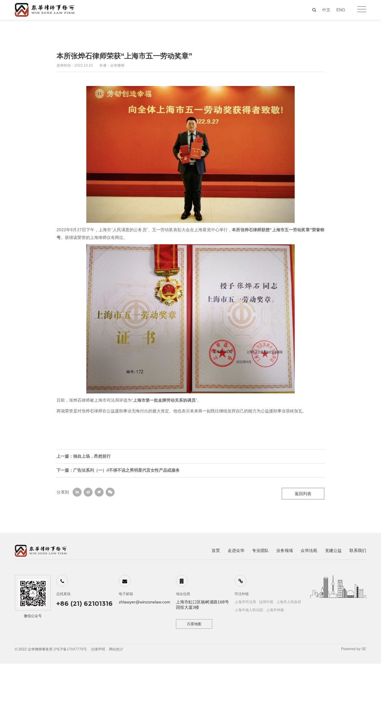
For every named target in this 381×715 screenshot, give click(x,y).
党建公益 (333, 550)
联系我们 (357, 550)
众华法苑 (309, 550)
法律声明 (98, 649)
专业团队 (260, 550)
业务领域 (284, 550)
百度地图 (194, 624)
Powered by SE (353, 649)
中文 (326, 9)
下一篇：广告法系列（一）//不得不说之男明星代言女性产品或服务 (118, 470)
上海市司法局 (245, 602)
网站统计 (116, 649)
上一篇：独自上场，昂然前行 (84, 456)
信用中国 (266, 602)
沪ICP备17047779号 (70, 649)
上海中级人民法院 (249, 610)
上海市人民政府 (288, 602)
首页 (216, 550)
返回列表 (303, 493)
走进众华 (236, 550)
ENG (340, 9)
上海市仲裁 (275, 610)
